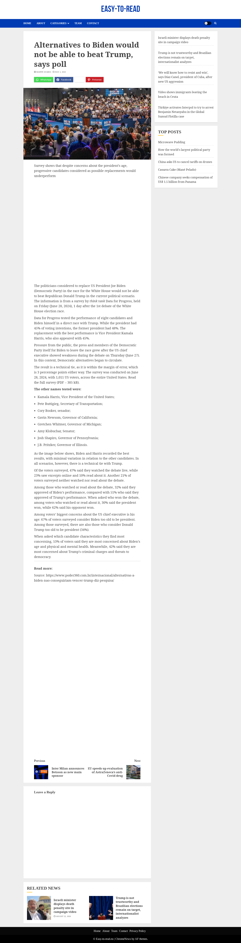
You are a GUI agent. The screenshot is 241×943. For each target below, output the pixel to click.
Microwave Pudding (171, 142)
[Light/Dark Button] (207, 23)
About (41, 23)
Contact (93, 23)
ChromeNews (123, 938)
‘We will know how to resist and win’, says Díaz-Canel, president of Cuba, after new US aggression (185, 77)
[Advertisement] (87, 204)
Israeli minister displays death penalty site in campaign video (65, 906)
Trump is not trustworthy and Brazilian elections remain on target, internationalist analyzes (129, 908)
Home (27, 23)
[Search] (215, 23)
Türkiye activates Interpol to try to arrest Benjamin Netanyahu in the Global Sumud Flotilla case (186, 112)
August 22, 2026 (63, 916)
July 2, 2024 (60, 72)
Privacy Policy (137, 930)
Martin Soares (43, 72)
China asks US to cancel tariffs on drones (185, 162)
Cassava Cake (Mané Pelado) (177, 170)
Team (78, 23)
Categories (58, 23)
